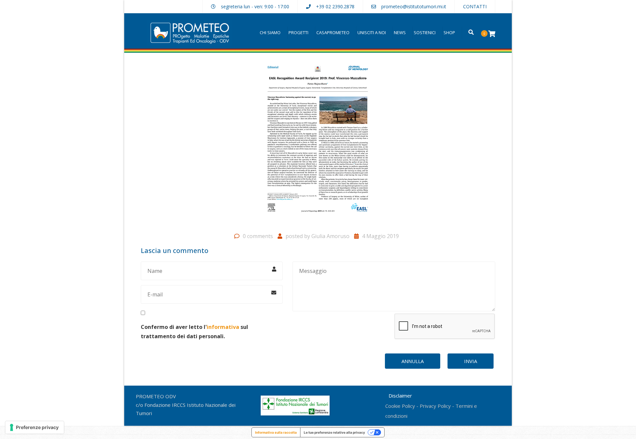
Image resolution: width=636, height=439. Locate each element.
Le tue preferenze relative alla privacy (334, 432)
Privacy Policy (435, 406)
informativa (223, 327)
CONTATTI (475, 6)
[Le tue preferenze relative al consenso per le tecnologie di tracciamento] (34, 427)
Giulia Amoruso (330, 236)
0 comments (258, 236)
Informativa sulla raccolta (276, 432)
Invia (470, 361)
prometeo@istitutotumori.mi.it (413, 6)
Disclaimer (400, 395)
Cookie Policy (400, 406)
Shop (449, 32)
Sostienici (425, 32)
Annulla (412, 361)
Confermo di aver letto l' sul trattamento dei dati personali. (194, 331)
